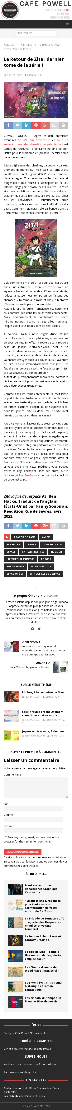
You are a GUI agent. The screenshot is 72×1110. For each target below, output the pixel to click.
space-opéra (15, 573)
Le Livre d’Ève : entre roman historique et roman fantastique (44, 986)
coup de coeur (52, 544)
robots (46, 559)
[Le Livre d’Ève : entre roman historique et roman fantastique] (15, 986)
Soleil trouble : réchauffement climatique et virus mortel (43, 713)
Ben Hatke (13, 544)
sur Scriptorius (40, 140)
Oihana (31, 75)
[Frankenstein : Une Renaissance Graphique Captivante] (15, 889)
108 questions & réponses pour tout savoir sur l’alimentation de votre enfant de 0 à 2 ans (43, 906)
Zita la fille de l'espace (45, 573)
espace (11, 551)
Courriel (8, 815)
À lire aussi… (36, 874)
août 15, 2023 (14, 75)
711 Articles (51, 596)
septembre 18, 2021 (35, 735)
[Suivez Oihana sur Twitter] (38, 629)
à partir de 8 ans (24, 537)
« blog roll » (29, 1072)
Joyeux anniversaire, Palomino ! (43, 731)
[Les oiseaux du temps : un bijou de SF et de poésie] (15, 1002)
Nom (7, 803)
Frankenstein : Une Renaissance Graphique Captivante (41, 888)
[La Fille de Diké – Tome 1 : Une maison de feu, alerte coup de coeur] (15, 956)
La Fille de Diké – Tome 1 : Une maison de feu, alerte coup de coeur (43, 955)
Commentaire (12, 774)
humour (56, 551)
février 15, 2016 (33, 696)
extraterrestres (33, 551)
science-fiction (41, 566)
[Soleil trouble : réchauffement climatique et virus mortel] (11, 716)
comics (31, 544)
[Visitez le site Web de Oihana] (32, 629)
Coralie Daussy (53, 719)
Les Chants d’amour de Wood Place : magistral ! (42, 968)
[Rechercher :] (36, 33)
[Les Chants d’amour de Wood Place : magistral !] (15, 971)
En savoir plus (39, 1033)
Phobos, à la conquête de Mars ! (44, 692)
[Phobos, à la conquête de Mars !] (11, 696)
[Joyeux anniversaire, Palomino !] (11, 735)
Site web (9, 826)
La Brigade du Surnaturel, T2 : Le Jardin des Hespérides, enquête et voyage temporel (44, 924)
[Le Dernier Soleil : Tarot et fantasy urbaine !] (15, 940)
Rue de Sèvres (15, 566)
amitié (46, 537)
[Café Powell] (36, 18)
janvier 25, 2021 (33, 719)
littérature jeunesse (20, 559)
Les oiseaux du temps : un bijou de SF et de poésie (43, 999)
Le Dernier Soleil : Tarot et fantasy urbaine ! (43, 938)
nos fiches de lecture (46, 1064)
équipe (29, 1049)
